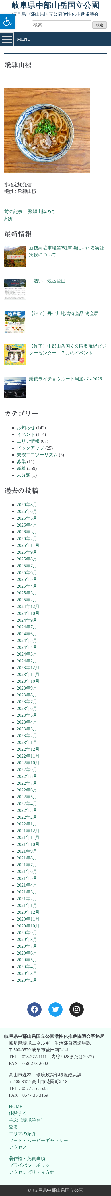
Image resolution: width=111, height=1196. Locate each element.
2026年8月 (27, 504)
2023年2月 (27, 735)
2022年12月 (28, 749)
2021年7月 (27, 864)
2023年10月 (28, 681)
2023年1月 (27, 742)
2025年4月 (27, 586)
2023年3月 (27, 728)
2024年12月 (28, 606)
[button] (7, 21)
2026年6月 (27, 511)
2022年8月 (27, 776)
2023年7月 (27, 701)
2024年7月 (27, 626)
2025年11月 (28, 545)
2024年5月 (27, 640)
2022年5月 (27, 796)
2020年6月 (27, 953)
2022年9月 (27, 769)
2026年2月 (27, 538)
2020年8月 (27, 939)
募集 (21, 461)
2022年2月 (27, 817)
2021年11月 (28, 837)
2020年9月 (27, 932)
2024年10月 (28, 613)
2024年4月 (27, 647)
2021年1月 (27, 905)
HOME (15, 1106)
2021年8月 (27, 857)
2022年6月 (27, 790)
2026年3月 (27, 531)
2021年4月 (27, 885)
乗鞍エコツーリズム (37, 454)
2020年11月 (28, 919)
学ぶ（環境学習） (27, 1120)
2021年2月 (27, 898)
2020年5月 (27, 959)
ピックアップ (30, 448)
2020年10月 (28, 925)
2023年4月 (27, 722)
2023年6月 (27, 708)
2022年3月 (27, 810)
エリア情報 (28, 441)
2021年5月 (27, 878)
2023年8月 (27, 694)
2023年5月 (27, 715)
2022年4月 (27, 803)
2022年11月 (28, 756)
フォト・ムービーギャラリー (38, 1140)
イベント (26, 434)
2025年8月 (27, 559)
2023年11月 (28, 674)
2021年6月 (27, 871)
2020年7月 (27, 946)
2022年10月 (28, 762)
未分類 (23, 475)
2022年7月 (27, 783)
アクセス (18, 1147)
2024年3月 (27, 654)
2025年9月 (27, 552)
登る (13, 1126)
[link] (34, 1009)
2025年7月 (27, 565)
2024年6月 (27, 633)
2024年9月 (27, 620)
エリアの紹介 (22, 1133)
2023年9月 (27, 688)
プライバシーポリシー (31, 1165)
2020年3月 (27, 973)
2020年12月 (28, 912)
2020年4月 (27, 966)
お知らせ (26, 427)
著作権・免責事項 (27, 1158)
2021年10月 (28, 844)
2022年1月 (27, 823)
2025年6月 (27, 572)
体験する (18, 1113)
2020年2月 (27, 980)
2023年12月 (28, 667)
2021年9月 (27, 851)
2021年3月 (27, 891)
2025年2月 (27, 599)
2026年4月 (27, 525)
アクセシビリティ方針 (31, 1172)
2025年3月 (27, 592)
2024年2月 (27, 660)
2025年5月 (27, 579)
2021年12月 (28, 830)
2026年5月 (27, 518)
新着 (21, 468)
